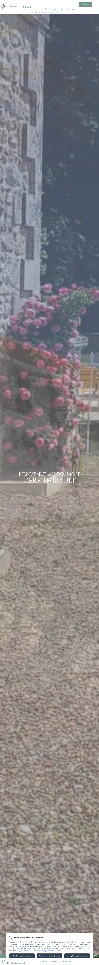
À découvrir (39, 12)
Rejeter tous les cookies (22, 956)
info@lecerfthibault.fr (66, 962)
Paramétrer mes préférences (49, 956)
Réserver (85, 4)
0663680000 (53, 962)
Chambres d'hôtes (63, 9)
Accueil (36, 9)
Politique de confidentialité (51, 951)
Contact (54, 12)
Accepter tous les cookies (77, 956)
